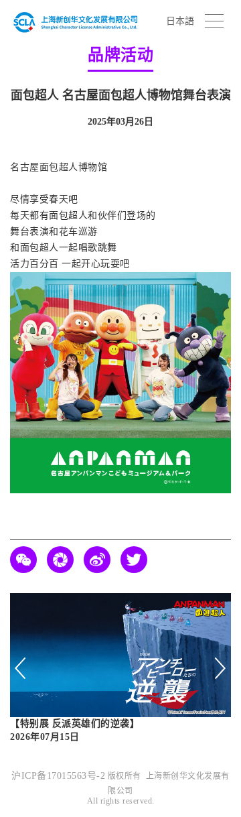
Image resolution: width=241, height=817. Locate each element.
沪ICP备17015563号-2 (58, 776)
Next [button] (220, 668)
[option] (120, 669)
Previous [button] (20, 668)
